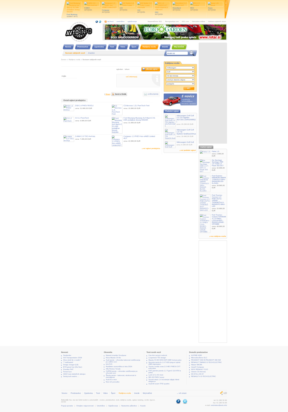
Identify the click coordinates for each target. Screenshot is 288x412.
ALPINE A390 (196, 355)
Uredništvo (101, 406)
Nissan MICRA (196, 365)
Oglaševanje (113, 406)
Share (108, 94)
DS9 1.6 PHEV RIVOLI (84, 106)
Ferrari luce (67, 372)
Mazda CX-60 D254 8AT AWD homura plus (164, 360)
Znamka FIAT (68, 369)
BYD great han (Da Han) (72, 367)
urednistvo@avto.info (219, 405)
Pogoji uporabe (67, 406)
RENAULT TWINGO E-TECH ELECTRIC (206, 362)
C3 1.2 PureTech (82, 118)
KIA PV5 (109, 364)
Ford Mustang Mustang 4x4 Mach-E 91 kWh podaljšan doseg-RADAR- (139, 119)
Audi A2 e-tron (111, 379)
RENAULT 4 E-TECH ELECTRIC (203, 376)
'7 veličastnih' (68, 362)
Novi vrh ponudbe (113, 382)
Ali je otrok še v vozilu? (72, 360)
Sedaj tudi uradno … (71, 376)
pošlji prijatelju (153, 94)
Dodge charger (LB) (70, 365)
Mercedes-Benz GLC (199, 358)
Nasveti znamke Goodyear (116, 355)
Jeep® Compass (197, 367)
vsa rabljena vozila (218, 236)
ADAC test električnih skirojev (74, 374)
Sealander (67, 355)
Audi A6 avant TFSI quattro (159, 384)
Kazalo (143, 406)
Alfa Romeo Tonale (113, 369)
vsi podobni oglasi (188, 150)
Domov (63, 59)
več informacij (131, 77)
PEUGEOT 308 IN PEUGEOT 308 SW (206, 360)
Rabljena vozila (74, 59)
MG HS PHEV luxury (156, 377)
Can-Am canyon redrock (157, 355)
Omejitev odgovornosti (85, 406)
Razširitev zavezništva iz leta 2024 (119, 366)
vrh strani (182, 393)
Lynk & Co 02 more (155, 375)
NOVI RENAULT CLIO (199, 369)
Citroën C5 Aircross (198, 372)
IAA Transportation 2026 (72, 358)
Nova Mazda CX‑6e (113, 358)
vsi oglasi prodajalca (151, 148)
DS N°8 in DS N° (197, 374)
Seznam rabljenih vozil (91, 59)
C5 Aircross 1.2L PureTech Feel (136, 106)
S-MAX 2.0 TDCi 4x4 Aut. (85, 136)
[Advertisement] (213, 93)
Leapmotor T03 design (157, 358)
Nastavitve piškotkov (129, 406)
